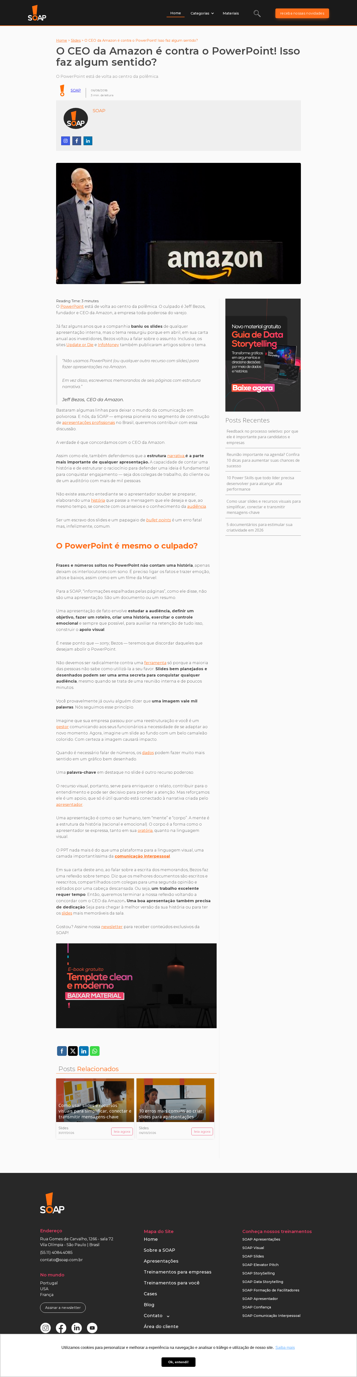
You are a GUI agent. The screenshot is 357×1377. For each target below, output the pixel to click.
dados (148, 752)
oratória (145, 830)
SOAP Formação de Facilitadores (270, 1290)
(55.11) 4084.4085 (56, 1252)
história (98, 500)
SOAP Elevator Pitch (260, 1265)
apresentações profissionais (88, 422)
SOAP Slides (253, 1256)
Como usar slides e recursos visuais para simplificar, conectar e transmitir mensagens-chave (264, 507)
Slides (76, 40)
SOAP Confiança (256, 1307)
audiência (196, 506)
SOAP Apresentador (260, 1299)
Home (175, 13)
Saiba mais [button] (285, 1347)
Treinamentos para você (172, 1283)
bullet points (158, 520)
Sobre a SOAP (159, 1250)
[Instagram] (65, 140)
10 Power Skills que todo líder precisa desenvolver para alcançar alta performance (260, 483)
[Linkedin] (88, 140)
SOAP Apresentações (261, 1239)
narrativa (176, 456)
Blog (149, 1304)
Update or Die (80, 344)
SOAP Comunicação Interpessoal (271, 1315)
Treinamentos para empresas (177, 1272)
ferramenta (155, 663)
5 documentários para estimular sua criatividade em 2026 (259, 527)
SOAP (76, 90)
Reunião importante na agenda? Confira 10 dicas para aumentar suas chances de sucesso (263, 460)
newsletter (112, 926)
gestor (62, 726)
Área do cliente (161, 1326)
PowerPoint (72, 306)
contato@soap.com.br (61, 1260)
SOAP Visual (253, 1248)
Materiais (231, 13)
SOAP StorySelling (258, 1273)
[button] (202, 13)
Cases (150, 1294)
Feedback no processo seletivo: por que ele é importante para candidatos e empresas (262, 437)
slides (67, 913)
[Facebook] (76, 140)
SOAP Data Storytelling (262, 1282)
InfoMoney (108, 344)
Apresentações (161, 1261)
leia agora (122, 1131)
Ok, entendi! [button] (178, 1362)
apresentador (69, 804)
